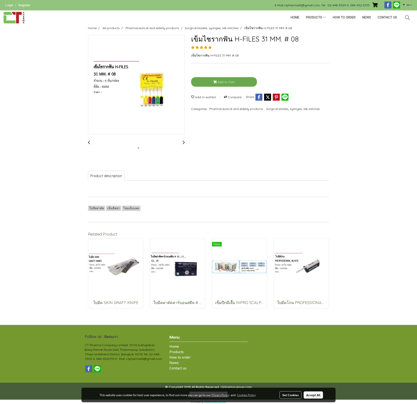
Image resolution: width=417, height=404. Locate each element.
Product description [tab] (106, 176)
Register (24, 5)
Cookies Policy (246, 395)
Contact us (387, 17)
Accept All (313, 395)
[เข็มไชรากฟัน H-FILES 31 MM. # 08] (136, 85)
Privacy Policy (220, 395)
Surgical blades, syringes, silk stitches (293, 109)
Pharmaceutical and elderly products (236, 109)
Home (295, 17)
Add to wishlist (205, 97)
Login (9, 5)
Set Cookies (290, 395)
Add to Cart (226, 82)
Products (314, 17)
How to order (344, 17)
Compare (234, 97)
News (366, 17)
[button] (407, 17)
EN (408, 5)
